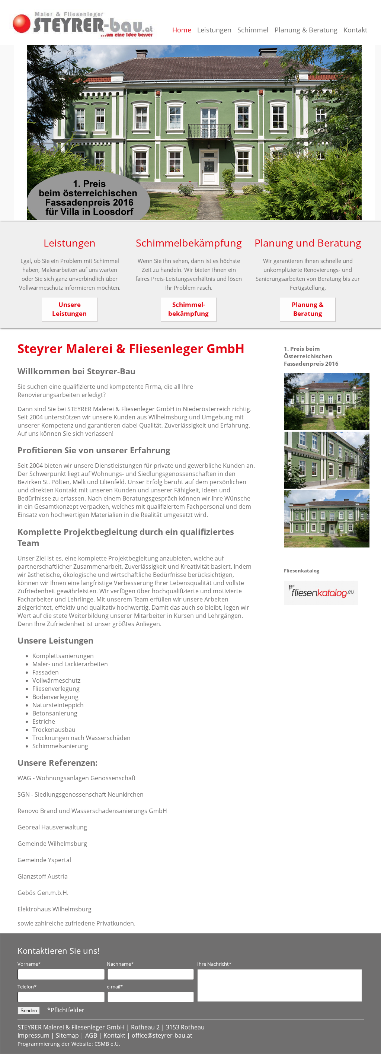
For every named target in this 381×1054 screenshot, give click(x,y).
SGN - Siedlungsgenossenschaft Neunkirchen (80, 794)
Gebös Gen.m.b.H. (42, 893)
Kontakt (115, 1035)
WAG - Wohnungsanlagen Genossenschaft (76, 778)
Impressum (34, 1035)
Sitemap (68, 1035)
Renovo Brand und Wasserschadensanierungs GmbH (92, 811)
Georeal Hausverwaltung (52, 827)
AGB (92, 1035)
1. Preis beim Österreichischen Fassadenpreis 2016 (311, 356)
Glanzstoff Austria (42, 876)
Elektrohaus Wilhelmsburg (54, 909)
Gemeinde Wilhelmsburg (52, 843)
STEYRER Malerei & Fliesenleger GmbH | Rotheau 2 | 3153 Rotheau (111, 1027)
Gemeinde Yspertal (44, 860)
